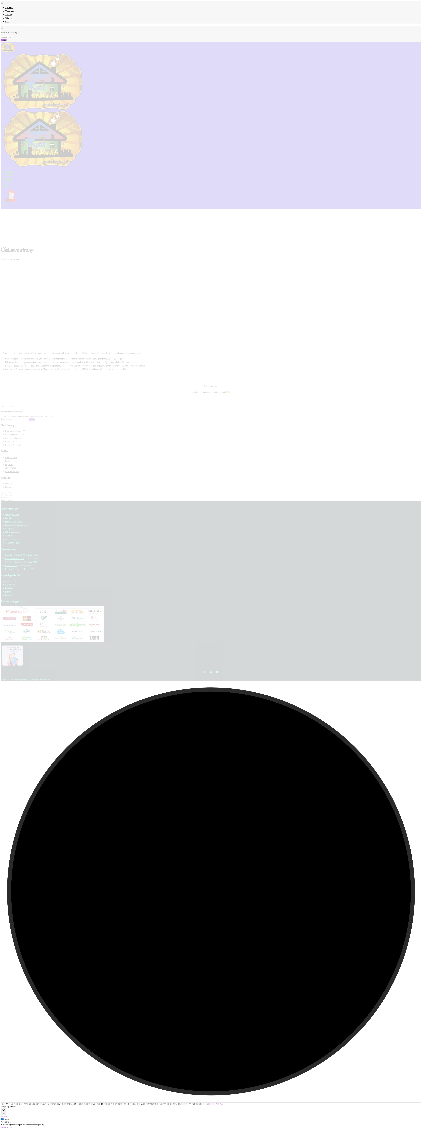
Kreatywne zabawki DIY (15, 431)
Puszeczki (9, 595)
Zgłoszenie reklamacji (14, 543)
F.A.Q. (7, 21)
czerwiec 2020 (11, 457)
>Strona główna (7, 406)
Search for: (4, 419)
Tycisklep (9, 7)
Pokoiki (8, 592)
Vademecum (9, 11)
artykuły (8, 484)
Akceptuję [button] (219, 1104)
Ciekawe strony (11, 442)
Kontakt (8, 518)
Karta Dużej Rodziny (14, 445)
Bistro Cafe (10, 585)
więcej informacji (209, 1104)
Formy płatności (12, 514)
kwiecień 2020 (11, 461)
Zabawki (50, 416)
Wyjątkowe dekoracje (40, 416)
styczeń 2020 (10, 468)
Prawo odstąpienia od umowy (17, 525)
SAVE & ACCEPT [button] (7, 1127)
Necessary (6, 1119)
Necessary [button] (4, 1116)
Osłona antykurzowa (14, 438)
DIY (11, 416)
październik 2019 (12, 471)
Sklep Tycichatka (12, 532)
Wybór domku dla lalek (14, 435)
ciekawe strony (5, 416)
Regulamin (9, 529)
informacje (17, 259)
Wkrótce (8, 18)
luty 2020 (9, 464)
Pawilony (9, 588)
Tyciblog (8, 14)
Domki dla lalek (17, 416)
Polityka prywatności (14, 522)
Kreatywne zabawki (28, 416)
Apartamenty (11, 581)
